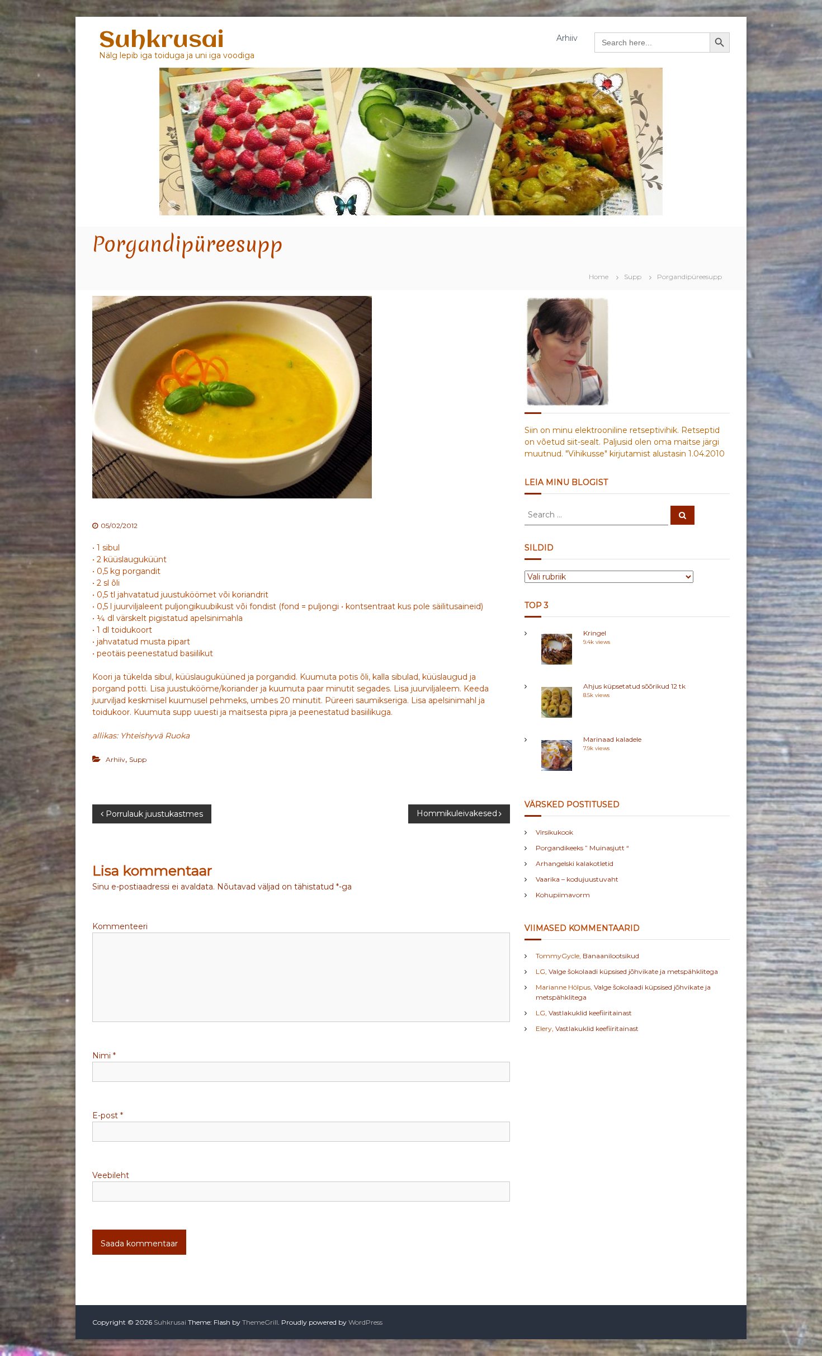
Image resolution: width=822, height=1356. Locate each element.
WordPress (365, 1322)
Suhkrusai (161, 41)
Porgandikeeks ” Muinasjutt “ (582, 848)
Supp (632, 276)
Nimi (104, 1056)
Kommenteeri (120, 926)
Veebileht (110, 1175)
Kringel (594, 633)
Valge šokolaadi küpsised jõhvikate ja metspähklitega (633, 971)
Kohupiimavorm (563, 895)
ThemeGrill (260, 1322)
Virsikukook (554, 832)
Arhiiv (567, 38)
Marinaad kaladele (612, 739)
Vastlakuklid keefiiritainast (590, 1013)
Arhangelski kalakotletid (574, 863)
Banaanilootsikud (611, 956)
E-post (107, 1115)
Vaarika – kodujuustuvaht (577, 879)
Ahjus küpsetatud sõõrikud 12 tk (634, 686)
